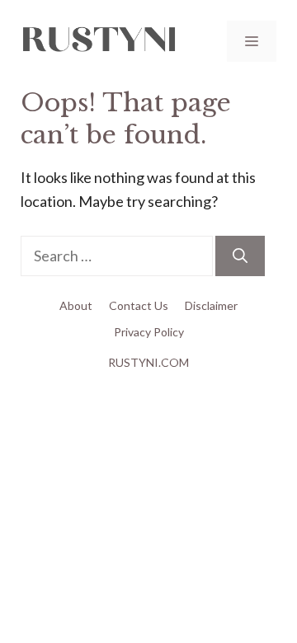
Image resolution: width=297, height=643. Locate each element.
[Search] (240, 256)
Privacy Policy (149, 332)
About (75, 305)
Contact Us (138, 305)
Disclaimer (211, 305)
